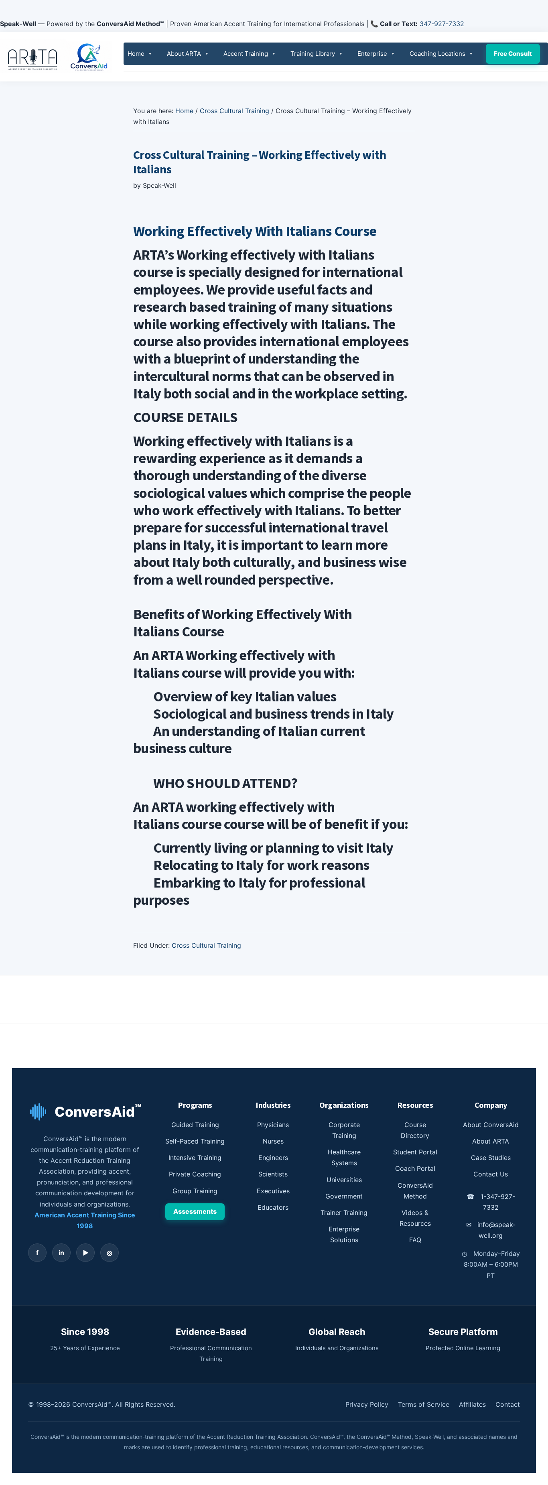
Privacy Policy (366, 1404)
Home (136, 53)
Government (344, 1196)
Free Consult (513, 53)
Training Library (312, 53)
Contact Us (490, 1174)
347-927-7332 (442, 24)
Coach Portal (415, 1168)
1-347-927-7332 (491, 1201)
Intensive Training (194, 1158)
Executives (273, 1191)
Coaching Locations (437, 53)
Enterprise (372, 53)
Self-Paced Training (195, 1141)
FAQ (415, 1240)
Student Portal (415, 1152)
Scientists (273, 1174)
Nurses (273, 1141)
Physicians (273, 1125)
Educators (273, 1207)
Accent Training (245, 53)
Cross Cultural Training (206, 945)
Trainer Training (344, 1213)
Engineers (273, 1158)
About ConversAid (491, 1125)
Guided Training (195, 1125)
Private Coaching (195, 1174)
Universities (344, 1180)
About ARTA (184, 53)
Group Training (195, 1191)
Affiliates (472, 1404)
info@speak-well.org (491, 1230)
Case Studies (491, 1158)
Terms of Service (423, 1404)
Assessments (195, 1211)
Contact (507, 1404)
